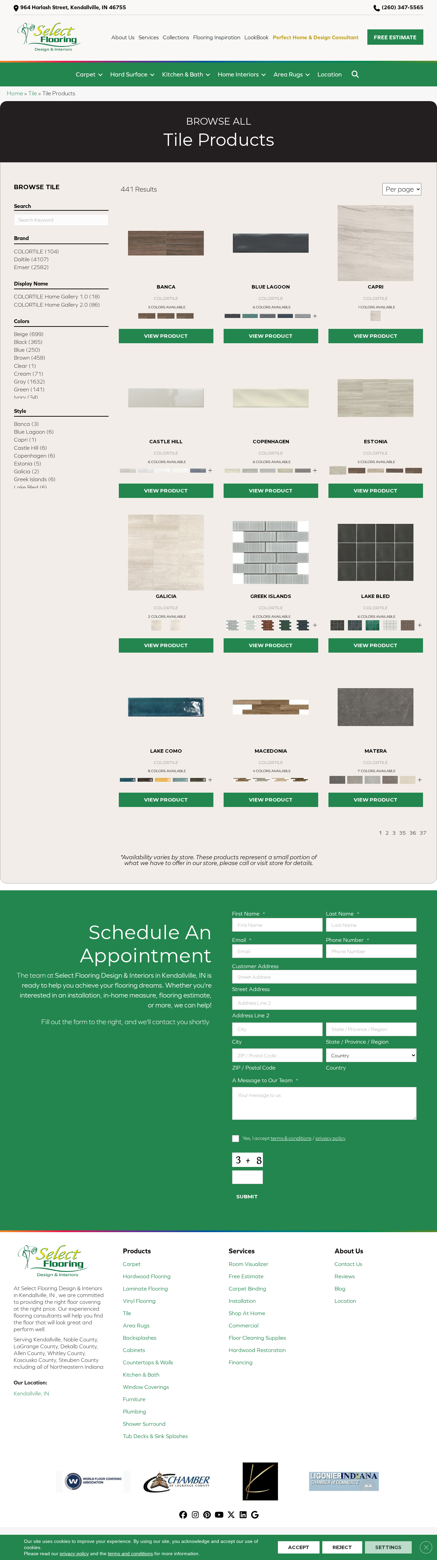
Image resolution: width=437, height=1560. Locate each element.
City (237, 1042)
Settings (388, 1547)
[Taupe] (303, 470)
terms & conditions (291, 1138)
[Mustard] (163, 779)
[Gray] (185, 315)
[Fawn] (166, 397)
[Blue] (355, 624)
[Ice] (163, 470)
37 (423, 833)
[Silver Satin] (390, 624)
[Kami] (250, 624)
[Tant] (285, 624)
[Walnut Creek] (299, 779)
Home (15, 93)
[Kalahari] (375, 242)
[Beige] (166, 242)
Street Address (251, 989)
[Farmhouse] (271, 706)
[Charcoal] (145, 779)
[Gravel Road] (261, 779)
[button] (395, 37)
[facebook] (183, 1515)
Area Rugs (288, 74)
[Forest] (250, 315)
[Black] (271, 242)
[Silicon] (198, 470)
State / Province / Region (357, 1042)
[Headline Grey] (394, 470)
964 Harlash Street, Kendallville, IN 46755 (73, 7)
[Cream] (165, 315)
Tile (32, 93)
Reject (342, 1547)
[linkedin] (243, 1515)
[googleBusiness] (255, 1515)
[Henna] (390, 779)
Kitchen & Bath (182, 74)
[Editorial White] (356, 470)
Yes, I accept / (294, 1138)
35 (402, 833)
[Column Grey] (375, 397)
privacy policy (330, 1138)
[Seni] (268, 624)
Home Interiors (238, 74)
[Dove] (355, 779)
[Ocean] (180, 779)
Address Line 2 (251, 1015)
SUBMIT (247, 1196)
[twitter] (231, 1515)
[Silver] (303, 315)
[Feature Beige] (375, 470)
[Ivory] (180, 470)
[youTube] (219, 1515)
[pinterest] (207, 1515)
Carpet (86, 74)
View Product (166, 336)
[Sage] (285, 470)
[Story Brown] (413, 470)
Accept (298, 1547)
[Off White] (175, 624)
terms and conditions (130, 1553)
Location (330, 74)
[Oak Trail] (280, 779)
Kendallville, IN (31, 1393)
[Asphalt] (375, 706)
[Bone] (271, 397)
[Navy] (285, 315)
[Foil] (271, 552)
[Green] (372, 624)
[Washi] (303, 624)
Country (336, 1067)
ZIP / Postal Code (254, 1067)
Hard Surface (128, 74)
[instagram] (195, 1515)
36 (412, 833)
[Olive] (198, 779)
